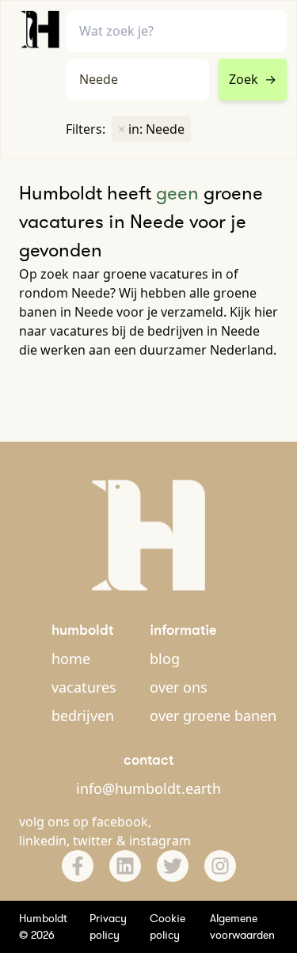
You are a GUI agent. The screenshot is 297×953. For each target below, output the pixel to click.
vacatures (83, 687)
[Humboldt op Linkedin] (125, 866)
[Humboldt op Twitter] (172, 866)
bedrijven (82, 715)
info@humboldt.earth (148, 788)
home (70, 658)
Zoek (252, 79)
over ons (179, 687)
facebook (120, 821)
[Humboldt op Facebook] (77, 866)
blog (165, 658)
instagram (160, 840)
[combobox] (137, 80)
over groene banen (213, 715)
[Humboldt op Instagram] (220, 866)
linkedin (43, 840)
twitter (93, 840)
